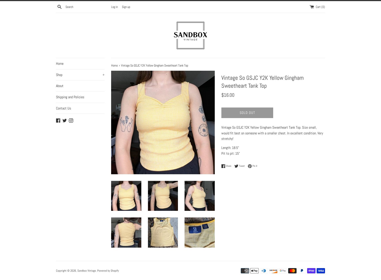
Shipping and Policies (70, 97)
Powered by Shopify (108, 271)
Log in (114, 7)
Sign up (126, 7)
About (60, 85)
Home (60, 63)
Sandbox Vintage (86, 271)
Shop (80, 74)
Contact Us (63, 108)
